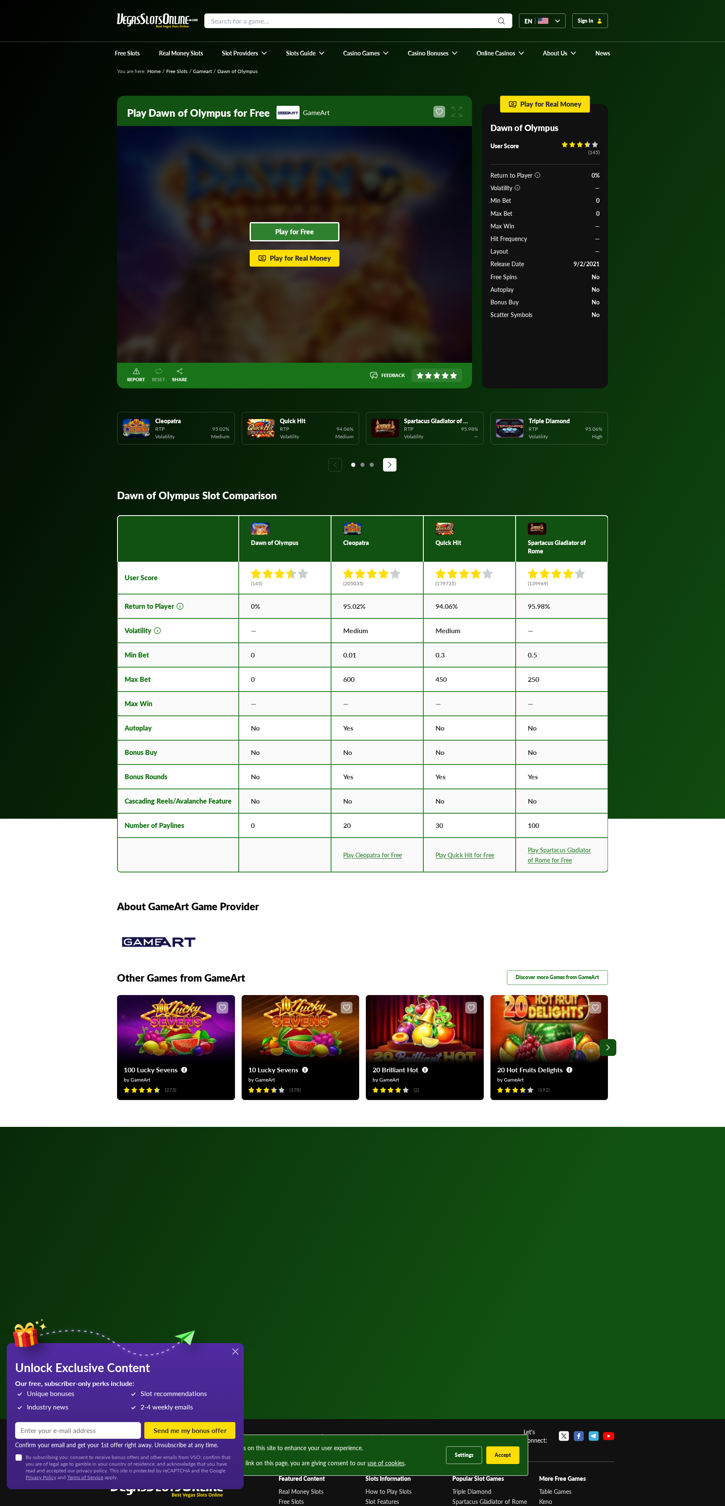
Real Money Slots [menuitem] (181, 53)
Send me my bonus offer (190, 1430)
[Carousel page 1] (353, 465)
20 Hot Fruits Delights (530, 1069)
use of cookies (386, 1463)
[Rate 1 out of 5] (420, 375)
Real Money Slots (301, 1491)
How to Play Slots (388, 1491)
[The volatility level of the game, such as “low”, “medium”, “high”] (517, 187)
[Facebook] (578, 1436)
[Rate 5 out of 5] (453, 375)
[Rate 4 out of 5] (445, 375)
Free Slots (177, 71)
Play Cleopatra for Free (372, 855)
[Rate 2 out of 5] (428, 375)
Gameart (202, 71)
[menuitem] (245, 53)
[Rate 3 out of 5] (436, 375)
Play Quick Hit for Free (465, 855)
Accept (503, 1455)
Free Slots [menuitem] (127, 53)
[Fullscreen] (457, 112)
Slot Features (382, 1501)
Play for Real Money (300, 258)
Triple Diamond (471, 1491)
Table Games (555, 1491)
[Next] (389, 464)
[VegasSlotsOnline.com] (157, 20)
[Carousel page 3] (372, 465)
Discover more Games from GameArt (557, 977)
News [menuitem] (602, 53)
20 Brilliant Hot (395, 1069)
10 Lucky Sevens (273, 1069)
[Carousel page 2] (362, 465)
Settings (464, 1455)
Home (154, 71)
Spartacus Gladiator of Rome (489, 1501)
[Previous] (335, 464)
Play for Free (294, 231)
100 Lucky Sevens (150, 1069)
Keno (545, 1501)
